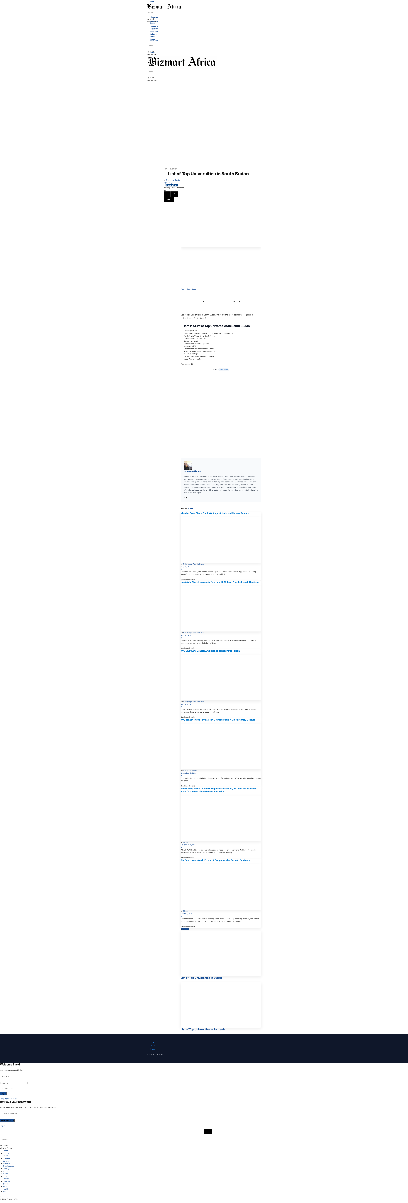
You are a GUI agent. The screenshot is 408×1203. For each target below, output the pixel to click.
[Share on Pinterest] (214, 302)
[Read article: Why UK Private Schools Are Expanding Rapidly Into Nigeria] (221, 677)
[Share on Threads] (234, 302)
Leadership (154, 40)
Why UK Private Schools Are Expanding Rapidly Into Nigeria (210, 651)
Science (6, 1161)
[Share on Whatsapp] (219, 302)
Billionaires (154, 17)
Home (166, 169)
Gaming (6, 1168)
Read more (188, 579)
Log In (2, 1126)
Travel (5, 1184)
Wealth (152, 39)
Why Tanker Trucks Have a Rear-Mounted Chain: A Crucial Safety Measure (218, 720)
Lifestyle (6, 1181)
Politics (6, 1153)
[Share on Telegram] (229, 302)
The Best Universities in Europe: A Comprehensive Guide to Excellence (215, 860)
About (152, 1043)
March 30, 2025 (187, 704)
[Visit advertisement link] (202, 129)
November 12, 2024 (189, 845)
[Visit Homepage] (164, 6)
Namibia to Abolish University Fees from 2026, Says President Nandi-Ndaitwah (220, 582)
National (6, 1163)
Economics (154, 26)
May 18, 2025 (186, 566)
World (5, 1156)
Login (152, 1)
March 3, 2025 (186, 914)
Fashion (6, 1179)
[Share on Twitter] (204, 302)
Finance (152, 36)
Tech (5, 1186)
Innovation (153, 29)
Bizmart (186, 842)
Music (5, 1174)
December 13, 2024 (188, 773)
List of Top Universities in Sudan (201, 977)
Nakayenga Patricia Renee (193, 564)
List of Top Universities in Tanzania (203, 1029)
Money (152, 24)
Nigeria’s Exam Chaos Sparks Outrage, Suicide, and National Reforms (215, 513)
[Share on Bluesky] (239, 302)
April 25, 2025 (186, 635)
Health (5, 1189)
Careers (152, 1049)
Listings (152, 34)
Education (173, 169)
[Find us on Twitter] (1, 1197)
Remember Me (7, 1088)
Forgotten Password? (8, 1099)
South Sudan (224, 369)
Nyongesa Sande (173, 180)
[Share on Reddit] (224, 302)
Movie (5, 1171)
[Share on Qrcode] (244, 302)
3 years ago (168, 182)
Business (6, 1158)
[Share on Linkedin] (209, 302)
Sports (5, 1176)
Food (5, 1191)
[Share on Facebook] (199, 302)
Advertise (153, 1046)
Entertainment (8, 1166)
